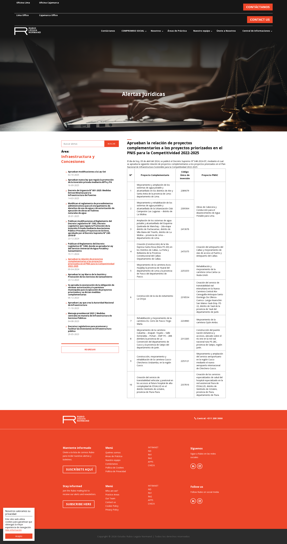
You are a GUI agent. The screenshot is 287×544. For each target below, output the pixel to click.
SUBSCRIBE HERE (78, 504)
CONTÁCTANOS (258, 7)
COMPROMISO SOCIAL (133, 30)
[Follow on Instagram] (199, 466)
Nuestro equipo (201, 30)
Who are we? (111, 490)
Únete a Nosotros (226, 30)
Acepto (18, 536)
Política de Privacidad (115, 471)
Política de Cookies (114, 467)
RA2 (150, 458)
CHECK (151, 465)
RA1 (150, 455)
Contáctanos (108, 30)
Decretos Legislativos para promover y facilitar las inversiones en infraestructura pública (89, 328)
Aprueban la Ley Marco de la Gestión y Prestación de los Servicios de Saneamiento (90, 275)
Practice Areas (112, 494)
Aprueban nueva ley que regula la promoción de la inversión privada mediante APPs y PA (91, 181)
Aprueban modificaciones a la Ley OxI (87, 172)
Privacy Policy (112, 509)
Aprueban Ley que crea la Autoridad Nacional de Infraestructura (91, 304)
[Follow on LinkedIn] (193, 466)
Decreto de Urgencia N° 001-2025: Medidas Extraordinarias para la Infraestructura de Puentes (89, 193)
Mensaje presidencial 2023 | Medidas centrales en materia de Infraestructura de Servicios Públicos (90, 315)
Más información (13, 530)
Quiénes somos (113, 452)
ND (149, 451)
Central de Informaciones (256, 30)
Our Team (110, 498)
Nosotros (156, 30)
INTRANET (153, 447)
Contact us (110, 502)
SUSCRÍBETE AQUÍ (79, 469)
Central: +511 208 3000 (210, 418)
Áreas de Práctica (177, 30)
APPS (150, 462)
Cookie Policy (111, 505)
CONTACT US (260, 20)
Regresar (90, 349)
